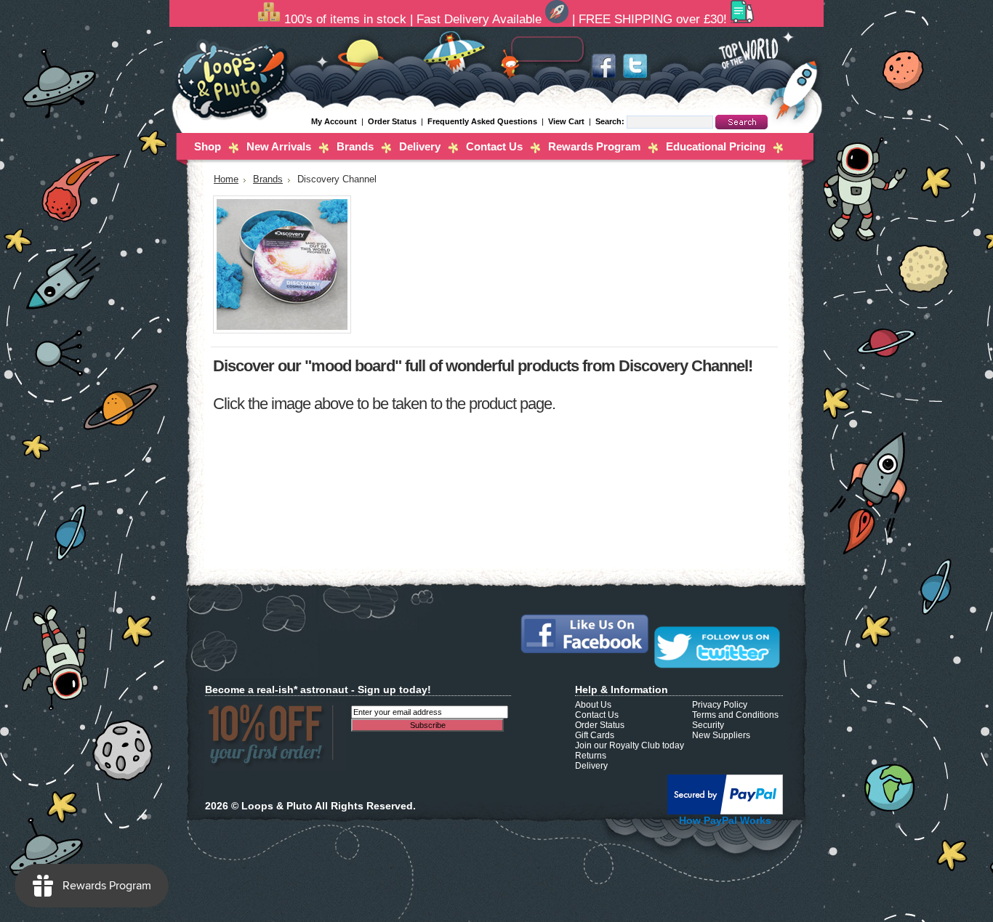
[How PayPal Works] (725, 811)
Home (226, 179)
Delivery (420, 146)
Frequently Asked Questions (482, 121)
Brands (355, 146)
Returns (590, 756)
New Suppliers (721, 735)
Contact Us (494, 146)
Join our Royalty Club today (629, 745)
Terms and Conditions (735, 715)
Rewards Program (594, 146)
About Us (593, 705)
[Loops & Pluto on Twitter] (635, 78)
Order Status (392, 121)
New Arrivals (278, 146)
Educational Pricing (715, 146)
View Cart (567, 121)
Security (708, 725)
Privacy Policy (719, 705)
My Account (334, 121)
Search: (611, 121)
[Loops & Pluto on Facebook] (604, 78)
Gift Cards (594, 735)
